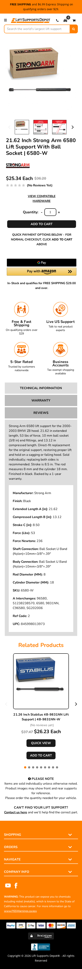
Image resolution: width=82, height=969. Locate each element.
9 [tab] (57, 767)
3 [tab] (33, 767)
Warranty (40, 400)
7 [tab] (49, 767)
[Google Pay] (41, 263)
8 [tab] (53, 767)
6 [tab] (45, 767)
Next (73, 127)
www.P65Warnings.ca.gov (20, 911)
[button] (65, 20)
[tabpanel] (41, 706)
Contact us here (15, 812)
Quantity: (30, 212)
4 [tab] (37, 767)
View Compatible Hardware (42, 198)
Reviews (40, 413)
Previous (9, 127)
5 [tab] (41, 767)
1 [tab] (25, 767)
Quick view (41, 743)
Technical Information (41, 388)
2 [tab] (29, 767)
